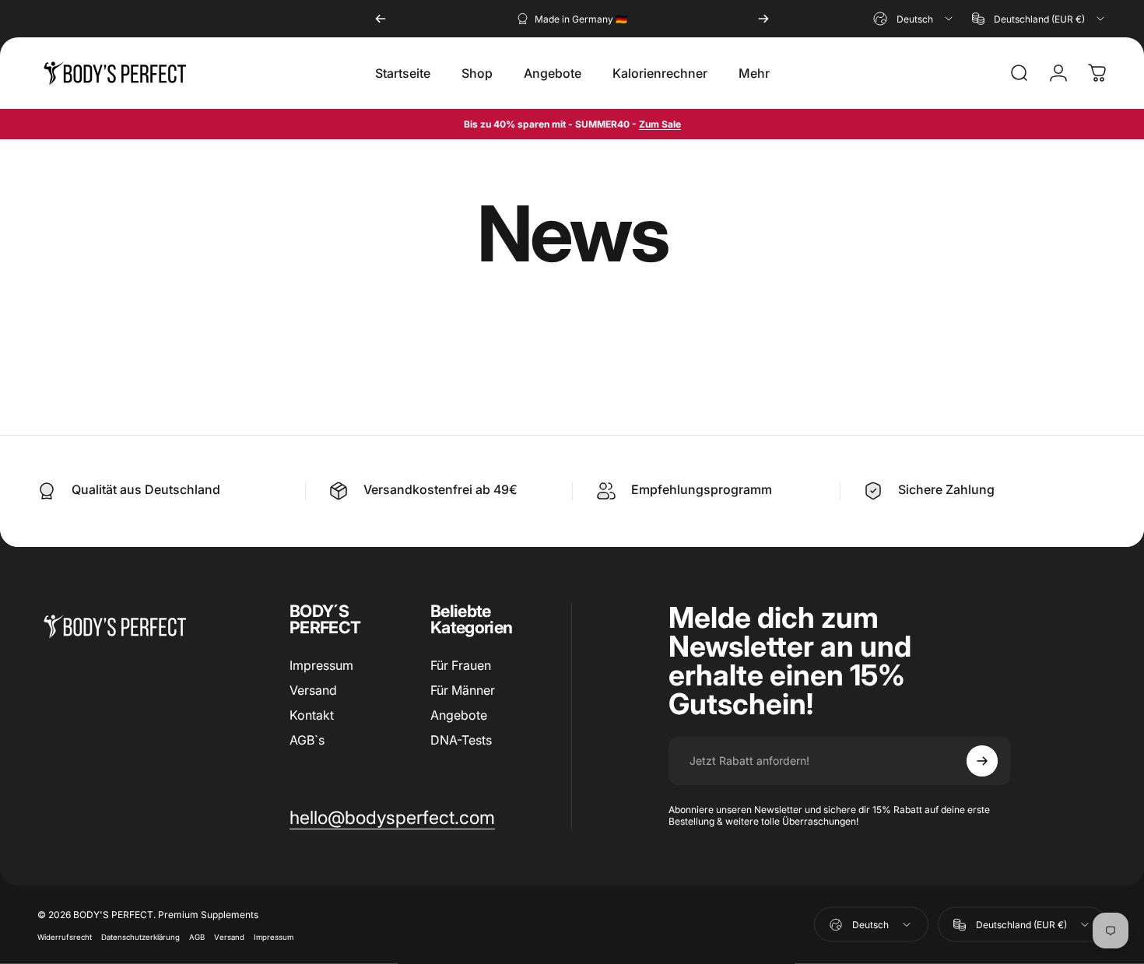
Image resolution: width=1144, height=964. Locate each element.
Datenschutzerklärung (140, 936)
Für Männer (462, 690)
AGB (197, 936)
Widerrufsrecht (64, 936)
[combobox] (914, 18)
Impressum (321, 665)
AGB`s (307, 740)
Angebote (458, 715)
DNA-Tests (461, 740)
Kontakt (312, 715)
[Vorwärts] (763, 18)
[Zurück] (380, 18)
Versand (313, 690)
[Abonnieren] (982, 760)
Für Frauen (460, 665)
